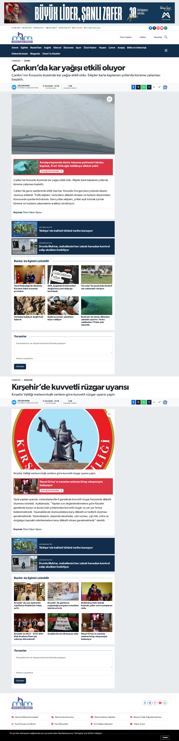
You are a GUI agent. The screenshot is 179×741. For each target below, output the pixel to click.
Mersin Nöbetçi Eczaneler (27, 717)
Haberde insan (20, 53)
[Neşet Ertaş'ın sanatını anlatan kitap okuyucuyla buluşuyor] (96, 622)
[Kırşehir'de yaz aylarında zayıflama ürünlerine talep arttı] (29, 591)
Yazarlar (158, 37)
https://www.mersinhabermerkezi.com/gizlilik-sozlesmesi (134, 733)
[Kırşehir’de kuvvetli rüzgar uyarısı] (63, 439)
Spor (78, 47)
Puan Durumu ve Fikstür (25, 724)
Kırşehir (28, 380)
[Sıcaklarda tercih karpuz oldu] (63, 622)
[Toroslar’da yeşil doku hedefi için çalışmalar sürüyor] (96, 274)
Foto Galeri (126, 37)
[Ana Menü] (166, 51)
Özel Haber (90, 47)
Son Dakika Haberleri (103, 724)
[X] (150, 703)
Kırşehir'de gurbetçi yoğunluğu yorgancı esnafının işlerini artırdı (63, 605)
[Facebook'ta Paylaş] (133, 87)
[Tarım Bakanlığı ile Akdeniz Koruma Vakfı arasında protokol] (29, 274)
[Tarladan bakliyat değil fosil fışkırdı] (29, 305)
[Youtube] (160, 703)
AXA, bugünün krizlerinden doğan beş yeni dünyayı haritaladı (62, 288)
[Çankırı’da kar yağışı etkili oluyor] (63, 124)
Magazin (35, 53)
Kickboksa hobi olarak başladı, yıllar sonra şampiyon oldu (96, 605)
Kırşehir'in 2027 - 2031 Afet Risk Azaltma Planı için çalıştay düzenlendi (28, 636)
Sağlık (47, 47)
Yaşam (102, 47)
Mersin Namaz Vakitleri (105, 717)
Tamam (165, 737)
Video (143, 37)
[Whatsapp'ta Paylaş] (143, 87)
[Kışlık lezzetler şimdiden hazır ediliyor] (63, 305)
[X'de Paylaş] (138, 87)
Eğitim (24, 47)
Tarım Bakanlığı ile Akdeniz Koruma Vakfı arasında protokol (28, 288)
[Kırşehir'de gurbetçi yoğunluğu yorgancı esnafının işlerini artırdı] (63, 591)
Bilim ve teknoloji (136, 47)
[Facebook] (145, 703)
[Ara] (165, 37)
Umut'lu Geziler (51, 53)
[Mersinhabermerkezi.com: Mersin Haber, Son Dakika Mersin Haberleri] (22, 37)
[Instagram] (155, 703)
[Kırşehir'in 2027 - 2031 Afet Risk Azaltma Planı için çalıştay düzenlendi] (29, 622)
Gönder (20, 366)
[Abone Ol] (165, 87)
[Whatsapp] (165, 703)
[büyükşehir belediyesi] (89, 13)
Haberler (16, 61)
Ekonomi (68, 47)
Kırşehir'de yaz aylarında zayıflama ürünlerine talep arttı (28, 605)
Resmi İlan (36, 47)
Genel (15, 47)
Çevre (112, 47)
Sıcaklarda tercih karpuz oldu (63, 634)
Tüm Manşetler (61, 724)
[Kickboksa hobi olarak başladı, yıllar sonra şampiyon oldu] (96, 591)
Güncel (57, 47)
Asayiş (121, 47)
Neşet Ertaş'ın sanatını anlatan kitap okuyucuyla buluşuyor (94, 636)
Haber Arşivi (139, 724)
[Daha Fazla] (149, 87)
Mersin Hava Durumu (64, 717)
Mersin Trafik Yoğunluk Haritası (147, 717)
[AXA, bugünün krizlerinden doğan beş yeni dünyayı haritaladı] (63, 274)
